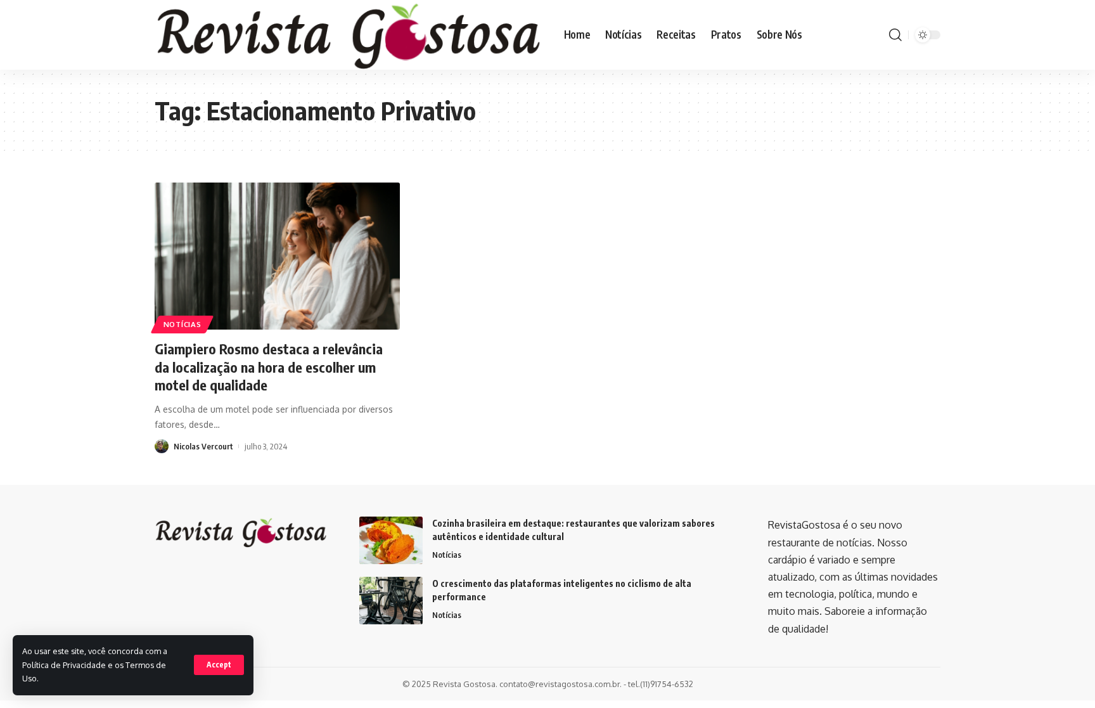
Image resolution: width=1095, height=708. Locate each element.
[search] (895, 35)
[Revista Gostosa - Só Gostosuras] (349, 35)
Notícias (182, 324)
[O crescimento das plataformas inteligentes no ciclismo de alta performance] (391, 600)
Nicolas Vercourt (203, 446)
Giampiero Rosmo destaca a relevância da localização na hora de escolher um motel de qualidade (269, 367)
